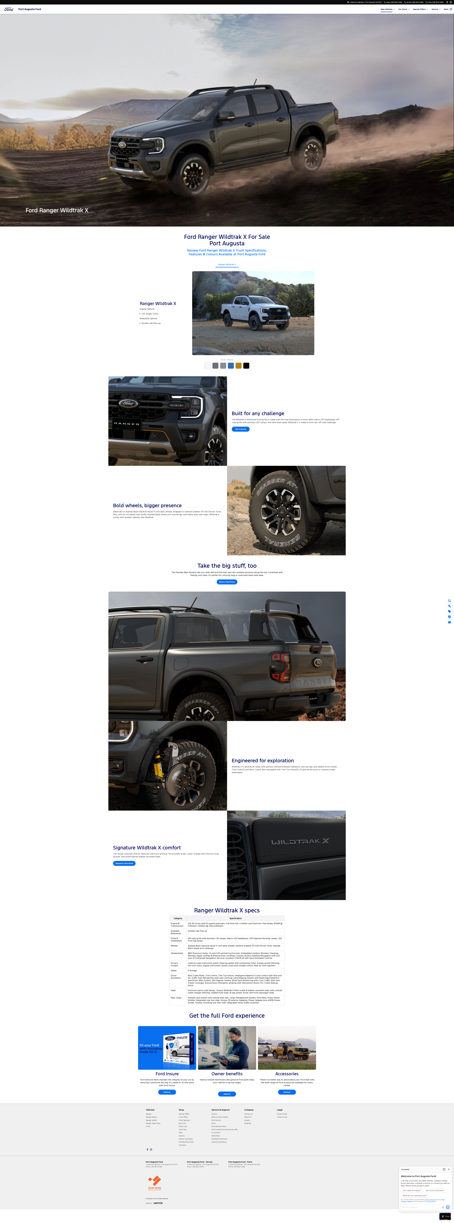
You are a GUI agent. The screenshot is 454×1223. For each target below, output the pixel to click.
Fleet (181, 1133)
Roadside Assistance (219, 1139)
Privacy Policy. (432, 1201)
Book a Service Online (220, 1117)
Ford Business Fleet (186, 1142)
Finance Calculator (186, 1139)
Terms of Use (282, 1117)
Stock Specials (184, 1120)
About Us (247, 1117)
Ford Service (216, 1120)
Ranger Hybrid (151, 1120)
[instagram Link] (450, 2)
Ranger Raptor (151, 1117)
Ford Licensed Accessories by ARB (225, 1129)
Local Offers (183, 1117)
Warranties (216, 1136)
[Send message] (448, 1207)
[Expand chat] (444, 1169)
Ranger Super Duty (153, 1123)
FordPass (247, 1123)
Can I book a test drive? (435, 1190)
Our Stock (402, 9)
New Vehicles (386, 9)
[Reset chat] (443, 1207)
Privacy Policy (282, 1114)
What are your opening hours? (415, 1196)
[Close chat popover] (449, 1169)
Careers (247, 1120)
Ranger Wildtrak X (227, 264)
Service (435, 9)
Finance (182, 1136)
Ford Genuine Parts (219, 1126)
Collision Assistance (219, 1142)
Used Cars (183, 1129)
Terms (427, 1199)
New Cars (182, 1123)
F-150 (148, 1126)
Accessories (216, 1133)
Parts (214, 1123)
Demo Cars (183, 1126)
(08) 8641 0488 (156, 1167)
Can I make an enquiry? (412, 1190)
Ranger (148, 1114)
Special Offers (419, 9)
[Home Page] (9, 9)
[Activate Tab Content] (207, 366)
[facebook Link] (447, 2)
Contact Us (248, 1114)
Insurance (182, 1145)
